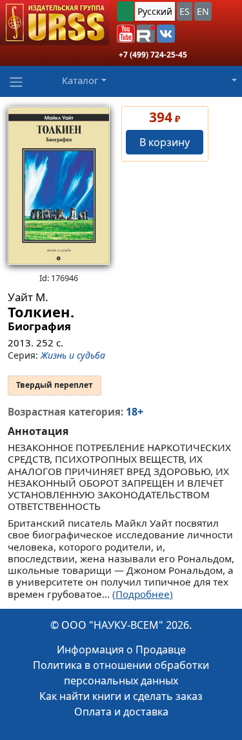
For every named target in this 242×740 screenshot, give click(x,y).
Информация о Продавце (121, 649)
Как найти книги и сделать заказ (121, 696)
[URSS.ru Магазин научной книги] (54, 22)
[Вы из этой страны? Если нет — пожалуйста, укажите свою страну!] (125, 11)
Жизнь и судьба (73, 355)
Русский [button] (154, 11)
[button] (126, 34)
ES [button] (184, 11)
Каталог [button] (80, 80)
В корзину (164, 142)
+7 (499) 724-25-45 (153, 54)
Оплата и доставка (121, 711)
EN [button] (203, 11)
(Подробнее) (142, 593)
